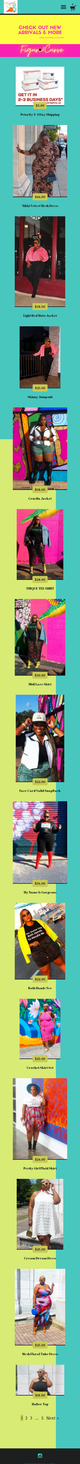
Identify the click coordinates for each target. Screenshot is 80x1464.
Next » (52, 1418)
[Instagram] (40, 1455)
